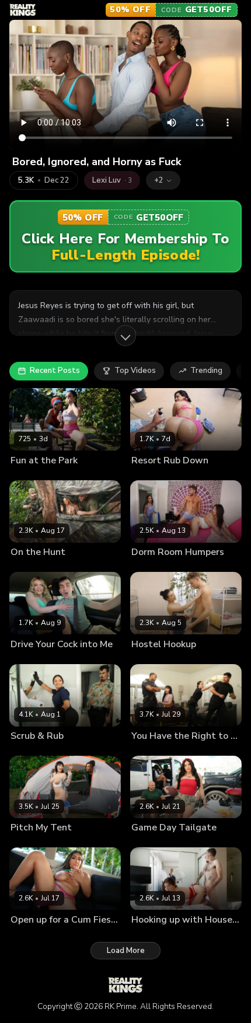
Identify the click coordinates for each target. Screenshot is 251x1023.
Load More (126, 950)
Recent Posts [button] (55, 370)
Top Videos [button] (135, 370)
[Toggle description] (125, 335)
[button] (163, 180)
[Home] (22, 10)
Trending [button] (206, 370)
